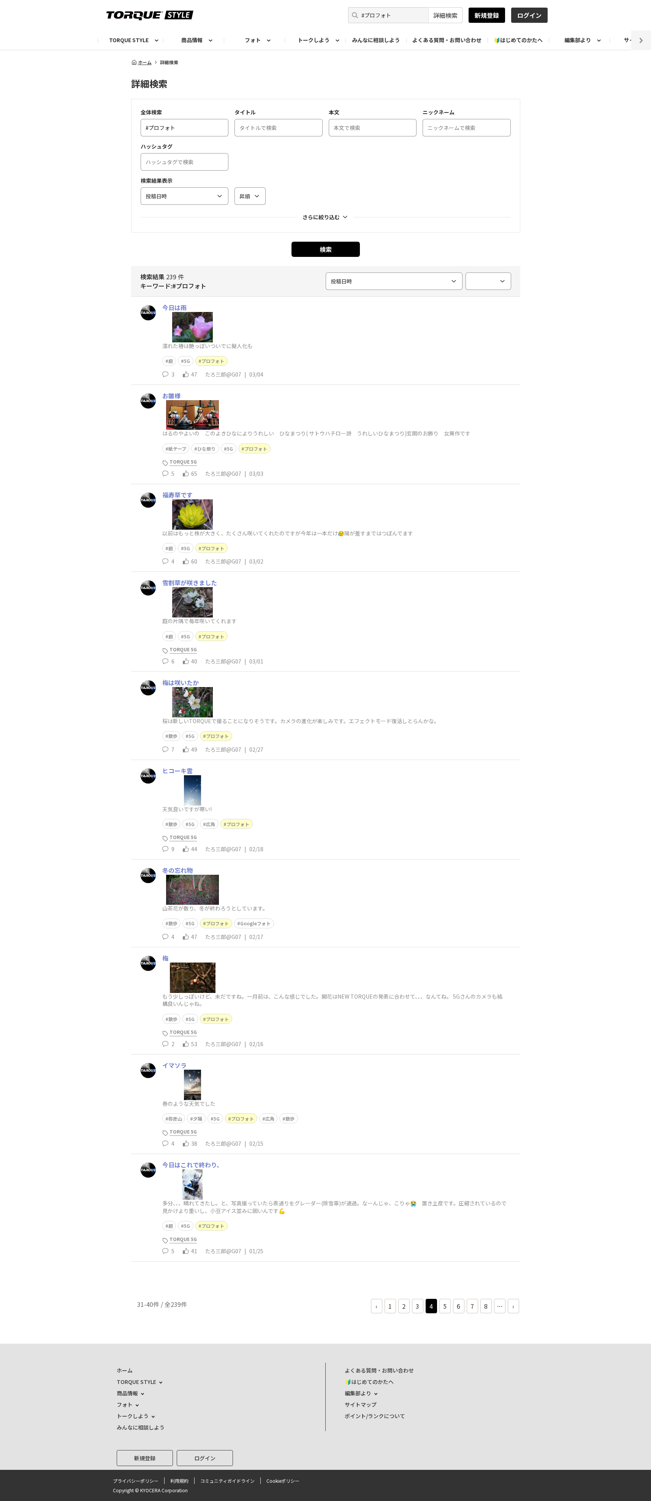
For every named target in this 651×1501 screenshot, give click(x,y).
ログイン (529, 15)
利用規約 (179, 1480)
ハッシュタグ (157, 146)
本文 (334, 112)
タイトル (245, 112)
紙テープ (177, 448)
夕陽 (197, 1118)
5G (187, 361)
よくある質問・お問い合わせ (447, 40)
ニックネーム (439, 112)
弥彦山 (175, 1118)
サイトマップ (361, 1404)
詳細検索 (445, 15)
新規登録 (487, 15)
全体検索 (151, 112)
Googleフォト (255, 923)
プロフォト (212, 361)
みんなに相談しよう (376, 40)
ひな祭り (206, 448)
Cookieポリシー (282, 1480)
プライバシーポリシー (135, 1480)
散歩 (172, 736)
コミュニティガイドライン (227, 1480)
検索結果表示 (157, 180)
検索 (326, 249)
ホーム (145, 62)
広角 (210, 824)
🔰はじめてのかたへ (518, 40)
